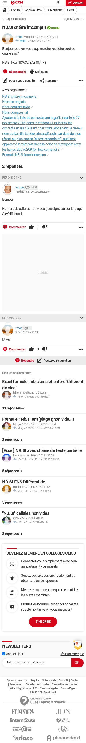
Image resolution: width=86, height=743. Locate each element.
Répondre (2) (17, 72)
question (78, 2)
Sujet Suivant (71, 19)
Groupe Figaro (68, 688)
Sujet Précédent (16, 19)
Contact (75, 680)
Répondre (27, 360)
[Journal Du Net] (63, 711)
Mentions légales (49, 688)
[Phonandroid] (63, 738)
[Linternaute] (22, 720)
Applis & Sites (33, 10)
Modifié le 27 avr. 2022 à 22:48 (32, 191)
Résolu (55, 27)
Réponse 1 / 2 (11, 177)
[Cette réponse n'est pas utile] (44, 227)
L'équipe (35, 680)
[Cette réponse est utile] (31, 227)
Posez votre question (22, 80)
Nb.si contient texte (16, 107)
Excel (70, 10)
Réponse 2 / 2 (11, 318)
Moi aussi (42, 72)
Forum (15, 10)
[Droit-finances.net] (63, 720)
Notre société (49, 680)
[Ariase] (22, 737)
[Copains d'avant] (22, 729)
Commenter (17, 227)
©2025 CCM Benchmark (43, 692)
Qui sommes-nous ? (18, 680)
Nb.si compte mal (15, 112)
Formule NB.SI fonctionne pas (24, 155)
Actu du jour (14, 654)
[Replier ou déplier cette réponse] (81, 177)
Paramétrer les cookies (64, 684)
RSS (35, 688)
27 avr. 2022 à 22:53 (39, 40)
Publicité (63, 680)
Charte (26, 688)
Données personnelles (38, 684)
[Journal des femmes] (22, 711)
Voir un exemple (72, 654)
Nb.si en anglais (13, 102)
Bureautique (54, 10)
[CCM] (17, 3)
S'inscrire (43, 621)
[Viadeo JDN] (63, 729)
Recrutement (16, 684)
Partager (51, 80)
